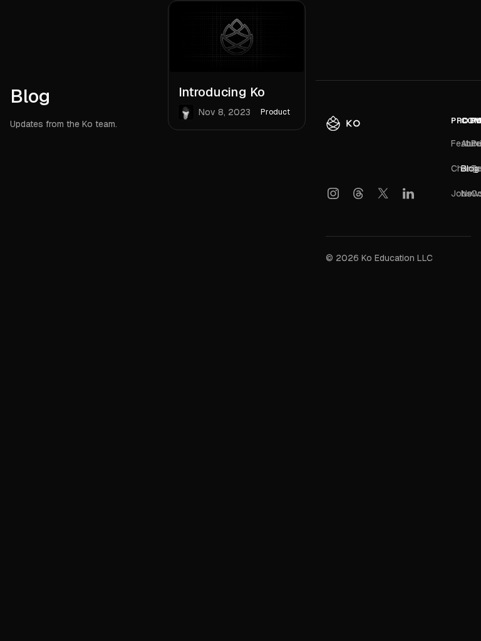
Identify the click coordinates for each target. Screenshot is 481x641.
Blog (470, 168)
